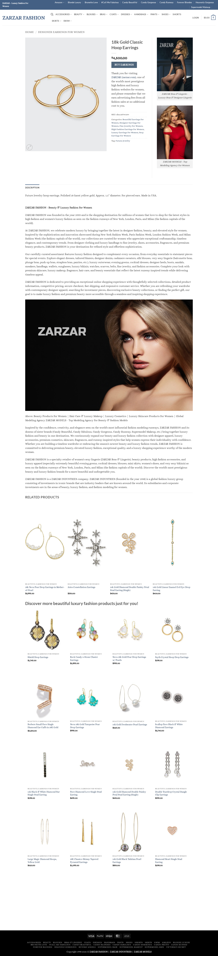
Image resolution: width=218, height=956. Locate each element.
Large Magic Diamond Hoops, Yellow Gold (42, 860)
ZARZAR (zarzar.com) (123, 77)
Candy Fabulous (122, 945)
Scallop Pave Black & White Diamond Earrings (169, 726)
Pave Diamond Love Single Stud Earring (86, 793)
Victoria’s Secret (176, 947)
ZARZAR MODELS (143, 951)
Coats (113, 14)
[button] (52, 14)
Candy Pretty (161, 945)
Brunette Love (91, 2)
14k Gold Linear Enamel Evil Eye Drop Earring (171, 588)
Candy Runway (166, 2)
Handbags (140, 14)
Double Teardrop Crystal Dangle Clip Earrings (171, 793)
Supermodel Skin (154, 947)
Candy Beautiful (129, 2)
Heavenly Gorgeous (205, 2)
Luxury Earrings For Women (124, 132)
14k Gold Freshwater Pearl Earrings (130, 724)
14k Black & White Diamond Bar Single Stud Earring (44, 793)
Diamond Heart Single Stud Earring (168, 860)
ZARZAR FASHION (23, 17)
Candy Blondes (102, 945)
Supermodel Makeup (200, 7)
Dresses (125, 14)
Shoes (165, 14)
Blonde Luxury (74, 2)
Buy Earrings (124, 64)
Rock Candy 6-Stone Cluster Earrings (84, 658)
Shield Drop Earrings (38, 657)
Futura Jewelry (123, 141)
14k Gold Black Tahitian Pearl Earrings (127, 860)
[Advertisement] (109, 904)
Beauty (78, 14)
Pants (153, 14)
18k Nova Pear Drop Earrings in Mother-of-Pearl (44, 588)
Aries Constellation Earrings (81, 587)
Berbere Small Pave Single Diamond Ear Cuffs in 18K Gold (43, 726)
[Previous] (25, 552)
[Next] (191, 552)
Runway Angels (87, 947)
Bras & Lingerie (73, 942)
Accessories (63, 14)
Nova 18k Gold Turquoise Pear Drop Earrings (85, 726)
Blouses (91, 14)
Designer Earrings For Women (61, 32)
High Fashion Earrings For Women (127, 129)
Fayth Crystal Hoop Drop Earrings (171, 657)
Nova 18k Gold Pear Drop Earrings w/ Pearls (129, 658)
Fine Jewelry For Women (131, 126)
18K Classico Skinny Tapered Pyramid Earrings (84, 860)
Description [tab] (32, 187)
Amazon (58, 2)
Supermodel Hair (107, 947)
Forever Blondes (184, 2)
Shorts (177, 14)
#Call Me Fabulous (110, 2)
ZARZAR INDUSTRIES (121, 951)
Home (29, 32)
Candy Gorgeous (148, 2)
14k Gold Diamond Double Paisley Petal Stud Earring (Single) (129, 588)
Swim (67, 21)
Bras (102, 14)
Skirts (55, 21)
